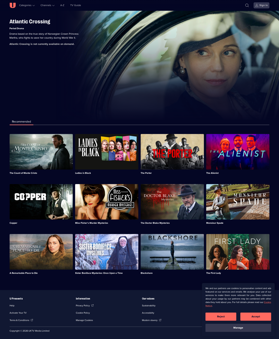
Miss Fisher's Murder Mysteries (91, 223)
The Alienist (212, 173)
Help (12, 305)
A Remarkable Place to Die (24, 273)
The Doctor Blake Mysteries (155, 223)
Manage (238, 328)
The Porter (146, 173)
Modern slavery (150, 320)
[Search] (247, 5)
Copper (13, 223)
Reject (221, 316)
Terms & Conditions (19, 320)
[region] (238, 309)
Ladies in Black (83, 173)
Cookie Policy (83, 312)
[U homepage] (13, 5)
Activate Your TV (18, 312)
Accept (256, 316)
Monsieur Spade (214, 223)
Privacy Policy (83, 305)
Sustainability (148, 305)
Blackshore (147, 273)
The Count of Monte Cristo (23, 173)
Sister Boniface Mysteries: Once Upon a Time (99, 273)
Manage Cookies (84, 320)
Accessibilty (148, 312)
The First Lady (213, 273)
